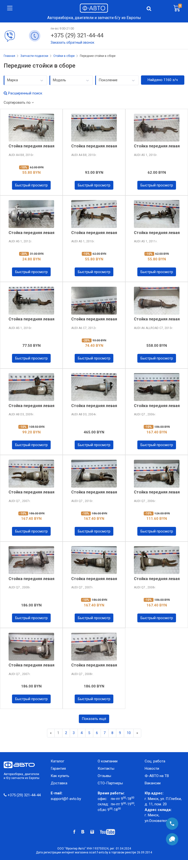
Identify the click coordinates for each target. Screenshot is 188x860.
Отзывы (104, 776)
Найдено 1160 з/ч (163, 80)
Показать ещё (94, 719)
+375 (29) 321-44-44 (77, 35)
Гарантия (58, 768)
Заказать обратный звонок (72, 42)
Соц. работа (157, 761)
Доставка (59, 783)
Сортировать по (18, 102)
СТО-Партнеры (110, 783)
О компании (108, 761)
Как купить (60, 776)
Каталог (57, 761)
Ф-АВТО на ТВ (157, 776)
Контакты (106, 768)
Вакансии (153, 783)
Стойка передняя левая (31, 146)
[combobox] (25, 80)
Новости (152, 768)
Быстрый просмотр (31, 185)
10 (129, 733)
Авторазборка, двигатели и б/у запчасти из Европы (21, 776)
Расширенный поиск (24, 93)
